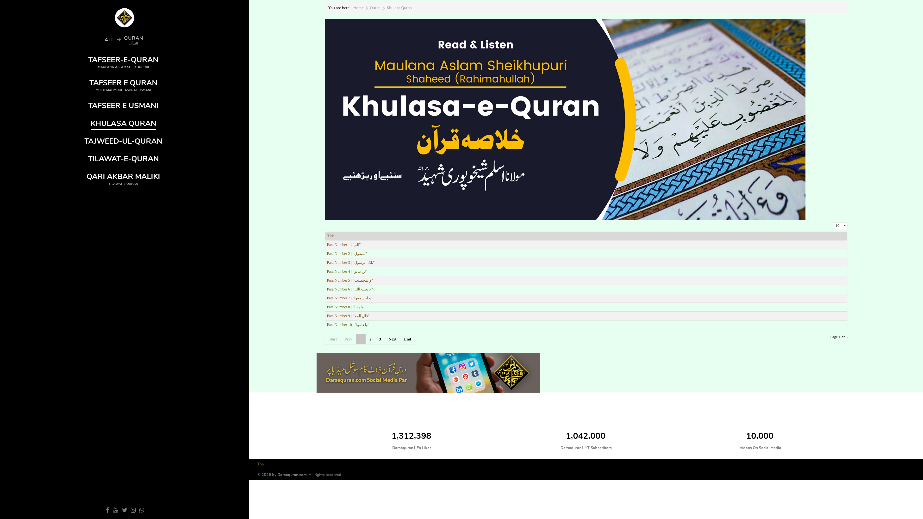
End (407, 339)
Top (260, 464)
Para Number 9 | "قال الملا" (348, 316)
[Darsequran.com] (428, 371)
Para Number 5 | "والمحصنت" (350, 280)
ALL (109, 39)
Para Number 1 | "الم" (344, 245)
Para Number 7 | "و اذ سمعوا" (350, 298)
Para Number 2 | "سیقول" (347, 254)
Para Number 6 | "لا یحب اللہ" (350, 289)
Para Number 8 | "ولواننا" (346, 307)
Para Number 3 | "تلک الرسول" (351, 262)
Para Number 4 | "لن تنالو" (347, 271)
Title (330, 236)
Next (392, 339)
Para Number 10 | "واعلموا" (348, 325)
